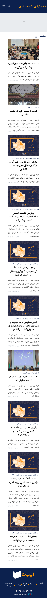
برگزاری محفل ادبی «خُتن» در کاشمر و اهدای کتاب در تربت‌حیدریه (23, 431)
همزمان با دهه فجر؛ (33, 107)
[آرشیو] (16, 591)
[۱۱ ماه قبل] (23, 520)
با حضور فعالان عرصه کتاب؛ (31, 373)
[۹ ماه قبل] (23, 196)
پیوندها (18, 585)
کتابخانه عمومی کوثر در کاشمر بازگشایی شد (23, 113)
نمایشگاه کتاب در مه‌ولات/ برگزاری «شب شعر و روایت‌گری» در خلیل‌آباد (23, 482)
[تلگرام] (27, 591)
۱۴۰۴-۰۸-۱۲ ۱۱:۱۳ (13, 397)
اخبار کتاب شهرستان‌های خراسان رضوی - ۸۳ (25, 209)
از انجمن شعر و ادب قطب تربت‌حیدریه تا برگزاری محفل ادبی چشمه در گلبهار (23, 271)
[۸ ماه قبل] (23, 145)
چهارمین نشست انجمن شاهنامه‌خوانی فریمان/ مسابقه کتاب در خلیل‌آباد (23, 216)
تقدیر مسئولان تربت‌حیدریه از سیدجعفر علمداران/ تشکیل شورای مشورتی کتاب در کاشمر (23, 325)
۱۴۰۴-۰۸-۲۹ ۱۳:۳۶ (13, 237)
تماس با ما (32, 584)
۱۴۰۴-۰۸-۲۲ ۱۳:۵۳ (13, 292)
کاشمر (43, 36)
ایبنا (32, 8)
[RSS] (35, 36)
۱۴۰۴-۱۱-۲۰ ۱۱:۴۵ (13, 131)
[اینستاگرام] (23, 591)
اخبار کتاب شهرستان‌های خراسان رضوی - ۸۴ (25, 158)
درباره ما (25, 584)
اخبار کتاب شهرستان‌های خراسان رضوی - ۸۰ (26, 424)
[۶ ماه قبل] (23, 94)
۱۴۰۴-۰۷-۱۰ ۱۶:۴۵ (13, 506)
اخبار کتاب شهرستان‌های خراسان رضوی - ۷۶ (25, 475)
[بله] (19, 591)
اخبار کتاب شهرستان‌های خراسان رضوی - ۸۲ (25, 264)
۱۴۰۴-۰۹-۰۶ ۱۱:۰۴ (13, 182)
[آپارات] (31, 591)
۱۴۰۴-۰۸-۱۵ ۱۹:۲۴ (13, 346)
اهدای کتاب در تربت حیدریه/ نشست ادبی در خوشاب (23, 538)
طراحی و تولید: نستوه (20, 594)
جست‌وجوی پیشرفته (8, 584)
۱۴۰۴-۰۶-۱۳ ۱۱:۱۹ (13, 560)
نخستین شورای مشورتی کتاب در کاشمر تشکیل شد (23, 378)
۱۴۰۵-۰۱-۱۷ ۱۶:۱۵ (13, 80)
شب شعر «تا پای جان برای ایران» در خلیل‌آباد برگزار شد (23, 65)
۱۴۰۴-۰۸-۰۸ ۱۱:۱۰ (13, 448)
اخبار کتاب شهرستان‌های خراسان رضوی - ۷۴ (25, 533)
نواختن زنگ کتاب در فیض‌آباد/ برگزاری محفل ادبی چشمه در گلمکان (23, 165)
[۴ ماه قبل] (23, 49)
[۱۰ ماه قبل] (23, 462)
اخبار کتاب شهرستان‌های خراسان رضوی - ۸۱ (26, 318)
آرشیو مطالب (41, 584)
